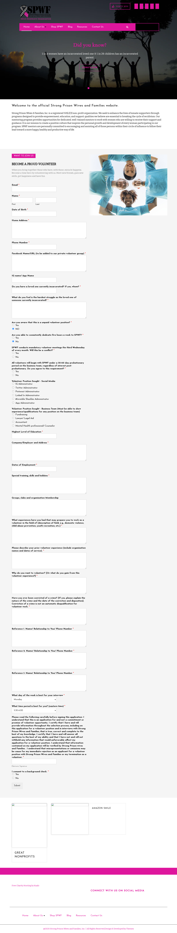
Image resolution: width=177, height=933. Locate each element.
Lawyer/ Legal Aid (24, 418)
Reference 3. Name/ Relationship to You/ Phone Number (43, 673)
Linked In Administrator (27, 395)
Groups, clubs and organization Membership (35, 498)
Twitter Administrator (26, 388)
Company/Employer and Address (30, 443)
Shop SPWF (57, 27)
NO (17, 329)
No (17, 342)
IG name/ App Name (23, 276)
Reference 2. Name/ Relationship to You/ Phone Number (43, 651)
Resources (82, 27)
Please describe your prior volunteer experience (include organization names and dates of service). (49, 549)
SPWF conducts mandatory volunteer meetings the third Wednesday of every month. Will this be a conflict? (48, 349)
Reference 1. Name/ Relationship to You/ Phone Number (43, 629)
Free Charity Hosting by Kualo (25, 885)
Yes (17, 325)
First (14, 204)
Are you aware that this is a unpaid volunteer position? (42, 322)
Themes (130, 929)
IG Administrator (23, 384)
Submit (17, 786)
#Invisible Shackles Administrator (32, 399)
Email (15, 185)
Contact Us (97, 27)
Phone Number (20, 243)
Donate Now (122, 6)
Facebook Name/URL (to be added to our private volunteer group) (49, 253)
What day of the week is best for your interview (38, 695)
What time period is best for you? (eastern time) (38, 706)
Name (16, 196)
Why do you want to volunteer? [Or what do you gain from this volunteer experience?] (45, 574)
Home (27, 27)
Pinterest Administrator (27, 392)
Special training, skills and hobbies (30, 476)
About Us (39, 27)
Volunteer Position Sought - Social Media (33, 381)
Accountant (21, 422)
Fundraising (21, 415)
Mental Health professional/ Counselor (35, 426)
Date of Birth (20, 210)
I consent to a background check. (30, 772)
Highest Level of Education (27, 432)
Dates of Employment (24, 465)
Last (38, 204)
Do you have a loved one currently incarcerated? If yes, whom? (46, 287)
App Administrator (25, 403)
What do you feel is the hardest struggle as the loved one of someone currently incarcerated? (44, 298)
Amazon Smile (101, 808)
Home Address (20, 220)
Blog (70, 27)
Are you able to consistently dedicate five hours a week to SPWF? (47, 335)
